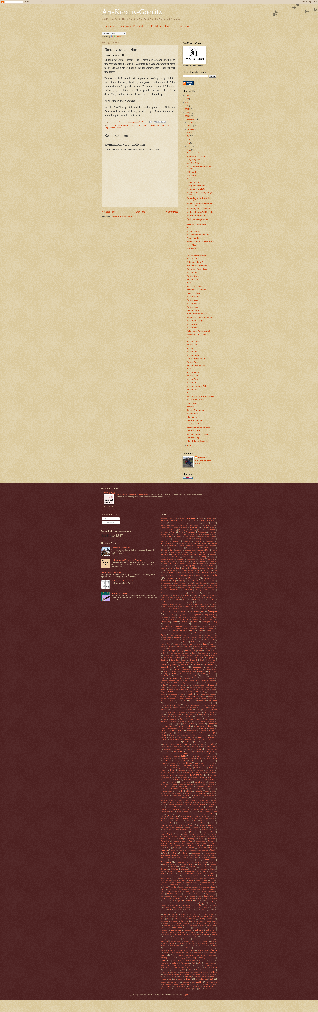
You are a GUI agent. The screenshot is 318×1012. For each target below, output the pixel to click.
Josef (168, 714)
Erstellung (202, 628)
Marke (190, 770)
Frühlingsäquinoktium (174, 648)
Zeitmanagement (174, 982)
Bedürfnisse (175, 554)
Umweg (201, 919)
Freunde (187, 646)
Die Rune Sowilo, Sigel (195, 321)
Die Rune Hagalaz (193, 355)
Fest (183, 639)
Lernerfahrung (167, 758)
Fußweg (180, 651)
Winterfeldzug (165, 972)
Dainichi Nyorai (182, 585)
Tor (214, 909)
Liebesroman (194, 761)
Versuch (204, 939)
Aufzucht (190, 543)
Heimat (178, 692)
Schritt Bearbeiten (202, 869)
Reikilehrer (211, 839)
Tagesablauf (165, 903)
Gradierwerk (211, 678)
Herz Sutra (205, 694)
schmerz (182, 867)
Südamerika (213, 898)
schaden (190, 860)
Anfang (200, 530)
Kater (182, 719)
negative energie (205, 800)
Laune (189, 749)
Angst (173, 532)
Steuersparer (199, 894)
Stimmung (183, 896)
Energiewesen (206, 617)
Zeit (211, 979)
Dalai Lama (191, 585)
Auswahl (171, 548)
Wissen (187, 974)
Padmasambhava (180, 814)
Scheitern (196, 862)
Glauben (211, 674)
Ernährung (179, 626)
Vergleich (214, 932)
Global (184, 676)
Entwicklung (165, 622)
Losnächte (181, 763)
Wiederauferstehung (167, 967)
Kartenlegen (213, 716)
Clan (191, 583)
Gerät (212, 662)
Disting (175, 595)
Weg (163, 955)
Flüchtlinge (194, 642)
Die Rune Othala (192, 276)
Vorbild (171, 943)
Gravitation (164, 680)
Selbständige (186, 876)
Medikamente (182, 775)
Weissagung (181, 958)
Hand (187, 685)
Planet (196, 820)
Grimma (205, 680)
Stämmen (187, 891)
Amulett (204, 527)
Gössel (187, 678)
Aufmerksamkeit (116, 125)
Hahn (181, 685)
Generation (190, 662)
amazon (193, 527)
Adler (171, 523)
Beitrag (203, 557)
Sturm (184, 898)
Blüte (197, 570)
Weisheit (172, 958)
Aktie (212, 523)
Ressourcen (174, 843)
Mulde (176, 791)
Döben (181, 595)
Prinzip (183, 825)
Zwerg (200, 989)
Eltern (196, 612)
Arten (162, 539)
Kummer (179, 744)
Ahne (197, 523)
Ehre (206, 602)
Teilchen (207, 905)
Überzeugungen (208, 916)
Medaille (163, 775)
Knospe (204, 728)
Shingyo (181, 878)
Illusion (169, 705)
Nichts (199, 802)
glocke (190, 676)
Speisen (181, 887)
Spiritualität (171, 889)
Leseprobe (184, 758)
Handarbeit (195, 685)
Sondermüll (174, 885)
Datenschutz (183, 26)
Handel (203, 685)
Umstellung (192, 919)
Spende (188, 887)
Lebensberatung (212, 749)
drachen (170, 597)
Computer (203, 583)
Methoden (190, 784)
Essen (192, 631)
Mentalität (211, 782)
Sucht (205, 898)
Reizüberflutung (200, 841)
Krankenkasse (167, 742)
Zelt (193, 982)
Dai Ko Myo (172, 585)
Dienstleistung (166, 593)
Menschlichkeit (200, 782)
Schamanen (166, 862)
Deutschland (187, 590)
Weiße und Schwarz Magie (196, 224)
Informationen (167, 707)
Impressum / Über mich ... (133, 26)
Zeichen (204, 979)
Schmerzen (192, 867)
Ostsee (208, 811)
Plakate (189, 820)
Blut (185, 570)
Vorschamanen (202, 943)
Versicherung (204, 936)
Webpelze (188, 952)
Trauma (166, 914)
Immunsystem (194, 705)
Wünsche (197, 976)
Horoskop (192, 700)
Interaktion (182, 710)
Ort (172, 811)
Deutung (198, 590)
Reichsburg (174, 836)
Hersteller (189, 694)
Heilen (202, 689)
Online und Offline (193, 338)
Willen (191, 970)
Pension (212, 816)
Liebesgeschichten (180, 761)
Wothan (168, 976)
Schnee (212, 867)
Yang (213, 976)
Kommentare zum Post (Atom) (121, 217)
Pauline (188, 816)
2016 (187, 106)
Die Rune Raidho (193, 372)
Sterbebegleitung (193, 438)
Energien (173, 617)
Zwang (188, 989)
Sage (162, 857)
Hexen (182, 696)
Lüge (213, 763)
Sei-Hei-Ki (198, 873)
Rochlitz (175, 848)
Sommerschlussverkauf (191, 882)
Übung (163, 919)
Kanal (177, 716)
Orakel (210, 807)
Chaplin (206, 581)
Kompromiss (202, 730)
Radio (191, 829)
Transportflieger (199, 912)
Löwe (196, 763)
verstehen (196, 939)
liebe (166, 761)
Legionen (196, 754)
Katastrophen (173, 719)
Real (162, 834)
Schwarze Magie (189, 871)
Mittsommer (200, 786)
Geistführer (164, 660)
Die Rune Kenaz (192, 369)
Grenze (186, 680)
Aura (164, 545)
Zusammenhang (179, 986)
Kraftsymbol (191, 737)
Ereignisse (184, 622)
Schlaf (184, 864)
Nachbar (179, 793)
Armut (213, 536)
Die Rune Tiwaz (192, 307)
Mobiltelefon (164, 789)
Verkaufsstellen (197, 934)
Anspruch (171, 534)
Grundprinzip (192, 683)
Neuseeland (188, 802)
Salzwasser (204, 857)
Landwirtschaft (167, 749)
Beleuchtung (191, 559)
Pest (200, 818)
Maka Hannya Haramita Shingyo (182, 768)
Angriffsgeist (164, 532)
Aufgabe (176, 541)
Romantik (164, 850)
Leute (208, 758)
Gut (164, 685)
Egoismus (199, 602)
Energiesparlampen (194, 617)
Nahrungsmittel (165, 798)
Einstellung (202, 606)
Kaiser (206, 714)
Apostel (207, 534)
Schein (189, 862)
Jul (198, 714)
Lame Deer (194, 746)
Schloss (192, 864)
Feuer (212, 640)
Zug (162, 986)
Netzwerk (179, 802)
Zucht (200, 984)
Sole (172, 882)
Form (168, 644)
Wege (174, 955)
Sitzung (175, 880)
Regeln (205, 834)
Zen (198, 981)
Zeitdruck (163, 982)
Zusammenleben (208, 986)
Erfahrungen (205, 622)
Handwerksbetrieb (203, 687)
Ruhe (165, 853)
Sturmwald (192, 898)
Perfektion (170, 818)
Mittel (180, 786)
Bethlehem (212, 563)
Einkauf (186, 606)
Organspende (165, 811)
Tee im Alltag (191, 245)
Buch (214, 575)
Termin (180, 907)
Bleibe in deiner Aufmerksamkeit (198, 331)
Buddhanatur (209, 578)
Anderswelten (165, 530)
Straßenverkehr (209, 896)
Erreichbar (211, 626)
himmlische (211, 696)
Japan (200, 712)
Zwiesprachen (209, 989)
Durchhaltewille (165, 599)
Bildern (202, 568)
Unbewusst (184, 921)
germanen (173, 665)
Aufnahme (182, 543)
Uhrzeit (175, 919)
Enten (172, 619)
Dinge (134, 125)
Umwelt (210, 919)
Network (172, 802)
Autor (213, 548)
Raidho (197, 829)
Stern (185, 894)
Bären (207, 550)
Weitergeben (204, 958)
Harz (177, 689)
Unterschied (213, 923)
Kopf (153, 125)
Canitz (192, 581)
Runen (185, 853)
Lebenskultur (167, 751)
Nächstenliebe (177, 795)
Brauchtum (171, 575)
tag (211, 900)
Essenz (200, 630)
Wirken (196, 972)
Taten (195, 903)
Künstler (195, 744)
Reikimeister (165, 841)
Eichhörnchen (189, 604)
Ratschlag (205, 829)
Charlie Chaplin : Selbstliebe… (112, 572)
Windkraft (204, 970)
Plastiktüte (164, 823)
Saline (190, 857)
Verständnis (187, 939)
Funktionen (211, 648)
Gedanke (214, 653)
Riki (171, 845)
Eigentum (198, 604)
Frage (191, 644)
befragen (193, 554)
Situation (168, 880)
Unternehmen (188, 923)
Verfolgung (181, 932)
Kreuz (209, 742)
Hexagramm (165, 696)
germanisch (185, 664)
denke (182, 587)
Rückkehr (193, 850)
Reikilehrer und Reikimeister (197, 266)
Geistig (184, 660)
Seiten (163, 876)
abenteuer (191, 518)
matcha (198, 772)
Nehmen (214, 800)
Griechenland (195, 680)
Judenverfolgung (189, 714)
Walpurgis (171, 950)
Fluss (207, 642)
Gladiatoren (192, 674)
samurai (174, 860)
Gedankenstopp (180, 655)
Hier (144, 125)
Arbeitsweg (179, 536)
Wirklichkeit (204, 972)
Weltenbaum (202, 960)
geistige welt (193, 660)
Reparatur (164, 843)
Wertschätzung (165, 965)
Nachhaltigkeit (201, 793)
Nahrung (197, 795)
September (191, 129)
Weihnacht (190, 955)
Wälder (213, 948)
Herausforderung (172, 694)
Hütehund (191, 703)
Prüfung (186, 827)
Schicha (204, 862)
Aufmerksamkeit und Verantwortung (199, 317)
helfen (190, 692)
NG (195, 802)
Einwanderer (164, 608)
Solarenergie (164, 882)
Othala (215, 811)
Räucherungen (182, 832)
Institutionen (173, 710)
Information (213, 705)
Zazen (188, 979)
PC (202, 816)
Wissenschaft (196, 974)
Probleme (202, 825)
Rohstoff (182, 848)
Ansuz (178, 534)
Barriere (165, 552)
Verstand (176, 939)
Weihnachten (201, 955)
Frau (205, 644)
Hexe (175, 696)
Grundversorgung (212, 683)
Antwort (185, 534)
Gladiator (182, 674)
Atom (205, 539)
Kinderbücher (169, 726)
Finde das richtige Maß (195, 262)
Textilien (188, 907)
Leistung (207, 756)
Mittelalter (188, 786)
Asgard (179, 539)
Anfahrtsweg (192, 530)
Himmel (202, 696)
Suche (199, 898)
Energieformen (209, 615)
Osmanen (186, 811)
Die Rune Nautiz (192, 352)
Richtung (211, 843)
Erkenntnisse (204, 624)
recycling (184, 834)
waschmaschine (203, 950)
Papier (205, 814)
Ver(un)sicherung (193, 182)
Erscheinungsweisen (190, 628)
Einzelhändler (186, 608)
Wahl (215, 945)
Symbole (189, 901)
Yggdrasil (163, 979)
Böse (177, 572)
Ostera (194, 811)
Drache (163, 597)
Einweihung (175, 608)
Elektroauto (211, 608)
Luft (208, 763)
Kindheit (180, 726)
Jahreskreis (182, 712)
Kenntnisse (211, 721)
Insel (212, 707)
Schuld (163, 871)
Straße (199, 896)
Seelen (163, 874)
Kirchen (163, 728)
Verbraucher (210, 930)
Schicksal (213, 862)
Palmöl (198, 814)
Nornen (188, 804)
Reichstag (211, 836)
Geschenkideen (166, 667)
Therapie (212, 907)
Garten (199, 651)
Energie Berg (171, 615)
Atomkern (212, 539)
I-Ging (207, 703)
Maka (168, 768)
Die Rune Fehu (192, 389)
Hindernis (163, 698)
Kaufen (212, 719)
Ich (213, 703)
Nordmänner (179, 804)
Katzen (198, 719)
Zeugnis (182, 984)
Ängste (181, 532)
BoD (209, 570)
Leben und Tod (192, 417)
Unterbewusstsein (175, 923)
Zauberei (180, 979)
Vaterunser (202, 928)
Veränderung (164, 930)
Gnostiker (204, 676)
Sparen (165, 887)
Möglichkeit (174, 789)
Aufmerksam (209, 541)
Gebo (171, 653)
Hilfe (194, 696)
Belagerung (180, 559)
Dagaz (164, 585)
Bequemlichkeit (165, 561)
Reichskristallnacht (185, 836)
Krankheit (176, 742)
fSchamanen (187, 648)
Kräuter (203, 742)
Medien (172, 775)
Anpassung (202, 532)
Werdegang (185, 963)
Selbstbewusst (198, 876)
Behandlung (175, 557)
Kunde (187, 744)
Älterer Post (172, 212)
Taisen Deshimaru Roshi (179, 903)
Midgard (198, 784)
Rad (176, 829)
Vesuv (198, 941)
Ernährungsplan (192, 626)
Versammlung (194, 936)
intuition (198, 710)
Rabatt (165, 829)
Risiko (190, 845)
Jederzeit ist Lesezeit (119, 593)
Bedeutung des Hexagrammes (197, 156)
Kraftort (163, 737)
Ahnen (205, 523)
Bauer (191, 552)
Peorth (163, 818)
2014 (187, 113)
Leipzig (199, 756)
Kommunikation (177, 730)
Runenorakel (165, 855)
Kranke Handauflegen (200, 739)
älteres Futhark (165, 527)
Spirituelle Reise (195, 889)
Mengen (163, 782)
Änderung (174, 530)
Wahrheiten (198, 948)
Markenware (199, 770)
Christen (175, 583)
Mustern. (163, 793)
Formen (185, 644)
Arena (202, 536)
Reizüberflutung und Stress (196, 334)
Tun (190, 914)
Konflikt (211, 730)
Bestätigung (202, 563)
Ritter (197, 845)
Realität (169, 834)
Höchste (203, 698)
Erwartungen (164, 630)
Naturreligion (197, 798)
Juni (189, 140)
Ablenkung (164, 520)
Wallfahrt (163, 950)
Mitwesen (210, 786)
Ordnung (204, 809)
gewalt (214, 669)
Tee (177, 905)
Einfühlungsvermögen (169, 606)
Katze (191, 719)
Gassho (207, 651)
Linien (212, 761)
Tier (169, 910)
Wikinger (214, 967)
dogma (195, 595)
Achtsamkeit (210, 520)
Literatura (164, 763)
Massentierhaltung (188, 772)
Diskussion (214, 593)
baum (205, 552)
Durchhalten (210, 597)
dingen (205, 593)
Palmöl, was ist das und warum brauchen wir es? (198, 220)
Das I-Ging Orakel (193, 163)
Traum (214, 912)
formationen (176, 644)
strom (170, 898)
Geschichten (197, 667)
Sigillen (212, 878)
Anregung (212, 532)
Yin (170, 979)
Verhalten (178, 934)
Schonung (164, 869)
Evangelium (173, 633)
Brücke (191, 575)
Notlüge (195, 804)
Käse (164, 719)
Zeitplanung (186, 982)
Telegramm (166, 907)
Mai (188, 143)
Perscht (177, 818)
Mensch (172, 782)
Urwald (213, 925)
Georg (198, 662)
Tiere (175, 909)
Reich (165, 836)
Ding (185, 593)
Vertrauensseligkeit (176, 941)
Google (163, 678)
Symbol (180, 901)
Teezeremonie (186, 905)
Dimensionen (177, 593)
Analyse (212, 527)
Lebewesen (175, 754)
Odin (162, 807)
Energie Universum (183, 615)
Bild (189, 568)
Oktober (190, 126)
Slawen (205, 880)
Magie (203, 765)
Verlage (214, 934)
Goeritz (211, 676)
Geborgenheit (179, 653)
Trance (178, 912)
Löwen (203, 763)
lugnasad (163, 765)
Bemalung (211, 559)
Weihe (181, 955)
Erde (175, 622)
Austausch (164, 548)
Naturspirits (173, 800)
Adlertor (178, 523)
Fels (200, 637)
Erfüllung (166, 624)
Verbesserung (188, 930)
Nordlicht (171, 804)
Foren (162, 644)
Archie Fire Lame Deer (191, 536)
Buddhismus (165, 581)
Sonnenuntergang (205, 885)
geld (162, 662)
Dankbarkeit (167, 587)
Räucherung (171, 832)
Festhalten (191, 639)
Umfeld (183, 919)
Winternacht (174, 972)
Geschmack (210, 667)
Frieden (205, 646)
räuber (213, 829)
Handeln (211, 685)
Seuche (174, 878)
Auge (197, 543)
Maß (173, 772)
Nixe (164, 804)
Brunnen (205, 575)
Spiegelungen (205, 887)
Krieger (165, 744)
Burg (174, 581)
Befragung (202, 554)
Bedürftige (185, 554)
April (189, 146)
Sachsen (211, 855)
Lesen (176, 758)
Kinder (200, 724)
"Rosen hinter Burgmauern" (121, 548)
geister (211, 658)
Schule (169, 871)
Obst (212, 804)
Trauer (208, 912)
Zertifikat (175, 984)
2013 (187, 116)
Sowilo (215, 885)
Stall (181, 891)
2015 (187, 109)
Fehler (199, 635)
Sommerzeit (164, 885)
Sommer (179, 882)
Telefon (214, 905)
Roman (211, 848)
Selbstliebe (210, 876)
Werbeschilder (165, 963)
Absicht (201, 520)
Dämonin (208, 585)
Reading (203, 832)
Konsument (195, 733)
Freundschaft (197, 646)
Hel (183, 692)
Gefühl (177, 658)
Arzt (173, 539)
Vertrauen (164, 941)
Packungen (169, 814)
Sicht (195, 878)
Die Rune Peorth (192, 328)
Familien (171, 635)
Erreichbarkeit (165, 628)
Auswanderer (180, 548)
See (203, 871)
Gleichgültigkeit (166, 676)
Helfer (197, 692)
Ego (191, 602)
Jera (206, 712)
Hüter (197, 703)
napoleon (176, 798)
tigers (186, 909)
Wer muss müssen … (194, 231)
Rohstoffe (191, 848)
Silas (162, 880)
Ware (193, 950)
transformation (188, 912)
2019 (187, 99)
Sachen (203, 855)
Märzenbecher (165, 772)
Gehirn (195, 658)
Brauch (163, 575)
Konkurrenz (179, 733)
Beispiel (196, 557)
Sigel (205, 878)
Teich (194, 905)
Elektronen (164, 611)
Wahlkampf (166, 948)
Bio (162, 570)
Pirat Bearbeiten (179, 820)
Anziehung (194, 534)
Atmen (191, 539)
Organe (212, 809)
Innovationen (203, 707)
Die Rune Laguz (192, 283)
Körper (163, 735)
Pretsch (177, 825)
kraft (205, 735)
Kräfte (213, 735)
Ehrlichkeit (164, 604)
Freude (170, 646)
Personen (194, 818)
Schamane (208, 860)
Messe (175, 784)
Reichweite (164, 839)
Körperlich (185, 735)
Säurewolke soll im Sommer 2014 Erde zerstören (131, 495)
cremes (212, 583)
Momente (192, 789)
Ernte (202, 626)
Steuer (191, 894)
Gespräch (175, 669)
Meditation (190, 407)
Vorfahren (180, 943)
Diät (206, 590)
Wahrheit (188, 948)
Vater (194, 928)
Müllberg (189, 791)
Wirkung (214, 972)
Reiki (181, 839)
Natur (184, 798)
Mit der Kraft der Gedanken (196, 290)
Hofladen (163, 700)
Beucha (163, 566)
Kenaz (203, 721)
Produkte (211, 825)
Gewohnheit (201, 671)
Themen (204, 907)
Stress (163, 898)
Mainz (162, 768)
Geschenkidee (209, 665)
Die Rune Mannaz (193, 297)
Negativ (194, 800)
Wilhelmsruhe (176, 970)
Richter (204, 843)
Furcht (163, 651)
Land (215, 746)
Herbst (182, 694)
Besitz (195, 563)
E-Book (196, 600)
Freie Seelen (191, 248)
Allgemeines (198, 525)
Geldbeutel (172, 662)
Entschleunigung (209, 619)
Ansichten (164, 534)
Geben (215, 651)
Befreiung (212, 554)
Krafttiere (211, 737)
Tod (202, 909)
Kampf (163, 716)
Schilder (171, 864)
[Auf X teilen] (159, 122)
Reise (184, 841)
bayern (213, 552)
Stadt (168, 891)
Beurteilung (171, 566)
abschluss (194, 520)
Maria (172, 770)
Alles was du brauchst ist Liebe (198, 434)
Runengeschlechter (209, 853)
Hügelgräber (201, 700)
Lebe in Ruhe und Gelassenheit (198, 441)
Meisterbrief (187, 779)
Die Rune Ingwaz (193, 279)
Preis (163, 825)
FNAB (213, 642)
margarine (164, 770)
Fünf (194, 648)
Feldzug (194, 637)
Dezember (191, 119)
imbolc (185, 705)
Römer (180, 850)
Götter (202, 678)
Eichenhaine (179, 604)
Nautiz (187, 800)
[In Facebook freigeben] (162, 122)
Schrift (192, 869)
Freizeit (163, 646)
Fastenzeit (187, 635)
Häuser (195, 689)
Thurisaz (163, 909)
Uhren (169, 919)
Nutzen (202, 804)
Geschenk (196, 665)
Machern (187, 765)
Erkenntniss (194, 624)
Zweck (195, 989)
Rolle (199, 848)
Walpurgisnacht (183, 950)
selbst (177, 876)
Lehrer (211, 754)
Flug (202, 642)
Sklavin (190, 880)
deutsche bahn (174, 590)
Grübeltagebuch (165, 683)
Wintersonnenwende (186, 972)
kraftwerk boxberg (176, 739)
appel (213, 534)
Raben (171, 829)
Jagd (169, 712)
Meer (202, 777)
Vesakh (192, 941)
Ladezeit (174, 746)
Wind (197, 970)
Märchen (211, 768)
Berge (193, 561)
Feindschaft (186, 637)
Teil (200, 905)
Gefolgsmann (167, 658)
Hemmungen (211, 692)
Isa (209, 710)
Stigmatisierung (210, 894)
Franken (198, 644)
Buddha (193, 578)
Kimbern (185, 724)
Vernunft (185, 936)
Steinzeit (170, 894)
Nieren (215, 802)
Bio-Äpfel (168, 570)
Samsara (164, 860)
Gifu (215, 671)
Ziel (188, 984)
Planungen (165, 125)
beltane (201, 559)
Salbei (184, 857)
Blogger (184, 995)
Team (171, 905)
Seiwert (170, 876)
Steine (163, 894)
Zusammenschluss (166, 989)
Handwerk (192, 687)
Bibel (177, 568)
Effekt (185, 602)
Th (193, 907)
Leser (193, 758)
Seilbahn (206, 873)
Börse (171, 572)
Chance (199, 581)
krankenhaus (213, 739)
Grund (175, 683)
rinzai (183, 845)
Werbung (175, 963)
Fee (193, 635)
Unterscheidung (200, 923)
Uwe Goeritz (202, 457)
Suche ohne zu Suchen (195, 252)
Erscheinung (177, 628)
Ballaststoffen (179, 550)
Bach (165, 550)
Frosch (213, 646)
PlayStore (181, 823)
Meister (177, 780)
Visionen (205, 941)
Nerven (165, 802)
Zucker (207, 984)
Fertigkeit (176, 639)
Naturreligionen (209, 798)
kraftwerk (164, 739)
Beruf (188, 563)
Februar (190, 445)
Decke (176, 587)
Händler (163, 687)
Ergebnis (175, 624)
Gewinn (165, 671)
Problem (191, 825)
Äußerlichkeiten (200, 545)
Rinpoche (177, 845)
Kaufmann (174, 721)
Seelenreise (172, 873)
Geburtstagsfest (203, 653)
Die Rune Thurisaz (193, 379)
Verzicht (186, 941)
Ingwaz (176, 707)
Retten (198, 843)
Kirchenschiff (172, 728)
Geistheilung (175, 660)
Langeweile (177, 749)
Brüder (198, 575)
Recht (177, 834)
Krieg (215, 742)
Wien (201, 967)
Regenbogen (213, 834)
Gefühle (187, 658)
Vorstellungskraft (175, 945)
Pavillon (196, 816)
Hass (182, 689)
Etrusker (208, 630)
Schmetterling (203, 867)
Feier (164, 637)
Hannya (212, 687)
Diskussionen (166, 595)
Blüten (204, 570)
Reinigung (176, 841)
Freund (178, 646)
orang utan (186, 809)
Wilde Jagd (166, 970)
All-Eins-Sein (188, 525)
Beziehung (164, 568)
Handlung (172, 687)
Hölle (184, 701)
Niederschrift (207, 802)
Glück (196, 676)
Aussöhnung (211, 545)
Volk (164, 943)
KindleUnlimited (199, 726)
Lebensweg (164, 754)
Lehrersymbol (165, 756)
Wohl (204, 974)
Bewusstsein (210, 566)
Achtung (163, 523)
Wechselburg (197, 952)
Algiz (172, 525)
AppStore (163, 536)
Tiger (181, 909)
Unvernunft (177, 925)
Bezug (171, 568)
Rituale (211, 845)
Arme (207, 536)
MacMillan (195, 765)
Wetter (198, 965)
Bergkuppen (201, 561)
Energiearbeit (196, 615)
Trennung (183, 914)
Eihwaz (207, 604)
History (181, 698)
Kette (174, 724)
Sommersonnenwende (207, 882)
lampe (208, 746)
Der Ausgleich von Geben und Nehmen (200, 396)
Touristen (163, 912)
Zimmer (195, 984)
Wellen (213, 958)
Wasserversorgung (177, 952)
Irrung (204, 710)
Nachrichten (165, 795)
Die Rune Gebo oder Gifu (196, 365)
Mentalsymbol (165, 784)
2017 (187, 102)
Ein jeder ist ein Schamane (196, 424)
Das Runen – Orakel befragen (197, 269)
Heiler (207, 689)
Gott (193, 678)
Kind (192, 724)
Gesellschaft (165, 669)
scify (198, 871)
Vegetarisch (211, 928)
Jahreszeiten (191, 712)
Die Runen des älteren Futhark (197, 386)
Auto (197, 548)
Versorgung (213, 936)
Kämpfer (170, 716)
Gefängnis (214, 655)
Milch (204, 784)
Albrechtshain (165, 525)
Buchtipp (181, 578)
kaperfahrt (189, 716)
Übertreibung (184, 916)
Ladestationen (165, 746)
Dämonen (200, 585)
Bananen (200, 550)
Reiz (190, 841)
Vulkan (194, 945)
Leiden (191, 756)
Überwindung (195, 916)
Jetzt (148, 125)
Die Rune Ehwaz (193, 300)
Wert (199, 963)
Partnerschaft (173, 816)
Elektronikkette (173, 611)
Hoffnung (211, 698)
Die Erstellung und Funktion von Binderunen (127, 560)
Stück (177, 898)
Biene (183, 568)
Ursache (201, 925)
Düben (177, 597)
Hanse (163, 689)
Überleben (212, 914)
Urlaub (184, 925)
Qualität (203, 827)
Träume (174, 914)
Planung (202, 820)
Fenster (206, 637)
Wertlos (213, 963)
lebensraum (210, 751)
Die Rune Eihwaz (193, 341)
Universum (200, 921)
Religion (211, 841)
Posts (106, 519)
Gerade (139, 125)
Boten (197, 572)
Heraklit (163, 694)
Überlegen (164, 916)
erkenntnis (184, 624)
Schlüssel (173, 867)
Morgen (212, 789)
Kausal (182, 721)
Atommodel (164, 541)
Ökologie (184, 807)
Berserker (181, 563)
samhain (212, 857)
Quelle (211, 827)
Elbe (203, 608)
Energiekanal (164, 617)
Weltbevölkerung (190, 960)
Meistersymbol (209, 779)
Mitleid (173, 786)
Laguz (187, 746)
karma (205, 716)
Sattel (182, 860)
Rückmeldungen (203, 850)
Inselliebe (164, 710)
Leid (183, 756)
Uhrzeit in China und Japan (196, 410)
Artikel (168, 539)
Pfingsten (163, 820)
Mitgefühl (164, 786)
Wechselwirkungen (209, 952)
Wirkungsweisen (168, 974)
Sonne (183, 885)
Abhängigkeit (211, 518)
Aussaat (182, 545)
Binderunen (210, 568)
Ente (166, 619)
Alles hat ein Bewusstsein (196, 359)
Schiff (165, 864)
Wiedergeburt (179, 967)
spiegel (195, 887)
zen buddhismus (212, 982)
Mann (196, 768)
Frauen (212, 644)
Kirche (210, 726)
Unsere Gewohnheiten (194, 259)
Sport (204, 889)
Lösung (189, 763)
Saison (178, 857)
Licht (215, 758)
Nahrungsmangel (209, 795)
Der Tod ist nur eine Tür (195, 400)
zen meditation (167, 984)
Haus (189, 689)
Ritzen (169, 848)
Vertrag (213, 939)
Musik (213, 791)
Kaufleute (164, 721)
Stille (162, 896)
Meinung (211, 777)
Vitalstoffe (214, 941)
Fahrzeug (205, 633)
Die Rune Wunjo (192, 362)
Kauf (206, 719)
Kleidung (181, 728)
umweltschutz (174, 921)
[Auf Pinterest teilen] (164, 122)
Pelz (206, 816)
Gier (210, 671)
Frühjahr (163, 648)
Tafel (206, 900)
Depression (198, 587)
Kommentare (109, 523)
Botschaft (205, 572)
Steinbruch (211, 891)
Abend (182, 518)
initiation (183, 707)
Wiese (206, 967)
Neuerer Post (108, 212)
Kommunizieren (191, 730)
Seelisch (180, 873)
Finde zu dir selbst (193, 431)
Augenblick (127, 125)
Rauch (163, 832)
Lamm (202, 746)
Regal (198, 834)
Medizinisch (184, 777)
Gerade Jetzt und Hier (194, 420)
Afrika (191, 523)
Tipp (192, 909)
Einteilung (212, 606)
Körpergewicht (175, 735)
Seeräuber (189, 873)
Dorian (202, 595)
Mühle (170, 791)
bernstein (173, 563)
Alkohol (179, 525)
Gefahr (206, 655)
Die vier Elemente (193, 228)
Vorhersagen (191, 943)
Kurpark (202, 744)
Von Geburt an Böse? (194, 179)
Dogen (187, 595)
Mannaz (203, 768)
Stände (195, 891)
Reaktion (211, 832)
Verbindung (199, 930)
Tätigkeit (202, 903)
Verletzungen (167, 936)
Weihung (164, 958)
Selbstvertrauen (165, 878)
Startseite (110, 26)
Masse (178, 772)
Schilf (178, 864)
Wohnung (212, 974)
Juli (188, 136)
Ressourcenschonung (187, 843)
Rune (173, 852)
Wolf (162, 976)
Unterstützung (167, 925)
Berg (188, 561)
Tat (190, 903)
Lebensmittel (178, 752)
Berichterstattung (212, 561)
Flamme (172, 642)
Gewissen (174, 671)
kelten (195, 721)
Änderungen (182, 530)
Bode (215, 570)
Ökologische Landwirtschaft (196, 186)
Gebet (165, 653)
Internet (190, 710)
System (197, 900)
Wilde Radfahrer (192, 172)
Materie (205, 772)
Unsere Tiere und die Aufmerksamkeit (200, 241)
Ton (210, 909)
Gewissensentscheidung (188, 671)
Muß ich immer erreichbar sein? (198, 314)
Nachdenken (188, 793)
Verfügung (191, 932)
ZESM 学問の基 (109, 493)
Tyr (201, 914)
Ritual (204, 845)
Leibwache (176, 756)
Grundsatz (201, 683)
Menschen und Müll (194, 310)
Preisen (170, 825)
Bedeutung (164, 554)
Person (185, 818)
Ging (165, 674)
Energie (212, 611)
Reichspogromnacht (200, 836)
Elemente (183, 611)
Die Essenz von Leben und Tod (198, 235)
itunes (214, 710)
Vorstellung (164, 945)
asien (184, 539)
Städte (175, 891)
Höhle (178, 700)
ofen (169, 807)
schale (198, 860)
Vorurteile (186, 945)
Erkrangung (213, 624)
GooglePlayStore (175, 678)
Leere (185, 754)
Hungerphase (182, 703)
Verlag (206, 934)
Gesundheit (197, 669)
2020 (187, 95)
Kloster (195, 728)
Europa (165, 633)
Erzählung (174, 630)
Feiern (170, 637)
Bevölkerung (180, 566)
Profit (172, 827)
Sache (196, 855)
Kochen (212, 728)
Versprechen (166, 939)
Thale (198, 907)
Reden (192, 834)
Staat (162, 891)
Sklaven (182, 880)
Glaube (202, 674)
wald (205, 948)
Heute (213, 694)
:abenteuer (164, 518)
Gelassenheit (210, 660)
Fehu (215, 635)
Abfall (202, 518)
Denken (189, 587)
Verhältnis (187, 934)
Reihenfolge (172, 839)
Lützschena (173, 765)
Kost (200, 735)
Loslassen (173, 763)
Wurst (204, 976)
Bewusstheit (200, 566)
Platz (171, 823)
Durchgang (201, 597)
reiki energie (191, 839)
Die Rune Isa (191, 348)
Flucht (185, 642)
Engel (215, 617)
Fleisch (179, 642)
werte (206, 963)
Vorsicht (212, 943)
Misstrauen (212, 784)
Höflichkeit (171, 700)
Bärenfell (214, 550)
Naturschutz (164, 800)
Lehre (204, 754)
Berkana (165, 563)
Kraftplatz (180, 737)
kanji (182, 716)
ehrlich (213, 602)
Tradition (171, 912)
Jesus (212, 712)
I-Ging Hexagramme (194, 160)
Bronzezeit (182, 575)
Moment (184, 789)
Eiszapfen (196, 608)
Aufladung (198, 541)
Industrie (204, 705)
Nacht (188, 795)
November (191, 122)
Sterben (178, 894)
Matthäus (212, 772)
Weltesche (212, 960)
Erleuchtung (168, 626)
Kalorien (212, 714)
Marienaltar (181, 770)
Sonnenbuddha (192, 885)
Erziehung (183, 630)
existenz (183, 633)
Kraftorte (171, 737)
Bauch (185, 552)
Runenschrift (176, 855)
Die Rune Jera (192, 345)
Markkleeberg (210, 770)
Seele (210, 871)
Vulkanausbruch (202, 945)
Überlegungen (174, 916)
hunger (172, 703)
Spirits (163, 889)
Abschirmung (184, 520)
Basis (178, 552)
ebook (210, 599)
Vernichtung (176, 936)
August (190, 133)
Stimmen (175, 896)
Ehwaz (171, 604)
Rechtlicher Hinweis (161, 26)
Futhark (188, 651)
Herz (197, 694)
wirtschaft (178, 974)
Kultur (172, 744)
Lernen (215, 756)
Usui (162, 928)
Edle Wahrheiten (175, 602)
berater (174, 561)
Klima (188, 728)
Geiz (201, 660)
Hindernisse (172, 698)
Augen (204, 543)
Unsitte (165, 923)
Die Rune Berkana (193, 303)
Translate (119, 37)
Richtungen (164, 845)
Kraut (196, 742)
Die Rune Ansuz (192, 376)
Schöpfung (174, 869)
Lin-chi (204, 761)
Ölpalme (193, 807)
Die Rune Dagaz (192, 272)
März (189, 150)
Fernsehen (214, 637)
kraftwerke (188, 739)
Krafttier (201, 737)
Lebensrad (199, 751)
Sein (212, 874)
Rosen (186, 850)
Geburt (194, 653)
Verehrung (173, 932)
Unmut (215, 921)
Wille (184, 970)
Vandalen (188, 928)
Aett (185, 523)
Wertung (177, 965)
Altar (213, 525)
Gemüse (181, 662)
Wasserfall (166, 952)
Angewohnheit (210, 530)
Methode (182, 784)
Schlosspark (202, 864)
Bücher (170, 578)
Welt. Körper (177, 960)
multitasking (199, 791)
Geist (202, 658)
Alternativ (175, 527)
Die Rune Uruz (192, 383)
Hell (203, 692)
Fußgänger (171, 651)
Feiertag (177, 637)
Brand (213, 572)
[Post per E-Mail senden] (150, 122)
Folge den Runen (193, 403)
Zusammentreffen (179, 989)
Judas (174, 714)
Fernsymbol (167, 639)
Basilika (172, 552)
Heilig (213, 689)
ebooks (163, 602)
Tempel (174, 907)
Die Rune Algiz (192, 324)
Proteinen (179, 827)
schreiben (184, 869)
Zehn (197, 979)
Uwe (168, 928)
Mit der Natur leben (193, 293)
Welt (163, 960)
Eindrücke (214, 604)
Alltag (207, 525)
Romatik (173, 850)
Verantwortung (176, 930)
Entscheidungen (196, 619)
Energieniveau (182, 617)
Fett (205, 639)
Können (187, 733)
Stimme (168, 896)
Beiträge (212, 557)
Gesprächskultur (186, 669)
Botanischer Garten (187, 572)
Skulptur (198, 880)
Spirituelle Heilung (182, 889)
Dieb (213, 590)
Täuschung (164, 905)
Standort (203, 891)
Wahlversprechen (177, 948)
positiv (211, 823)
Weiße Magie (192, 958)
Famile (213, 633)
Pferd (206, 818)
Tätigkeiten (211, 903)
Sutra (173, 900)
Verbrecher (164, 932)
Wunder (174, 976)
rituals (162, 848)
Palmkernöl (191, 814)
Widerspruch (209, 965)
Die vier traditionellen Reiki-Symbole (200, 212)
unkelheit (208, 921)
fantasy (178, 635)
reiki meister (201, 839)
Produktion (164, 827)
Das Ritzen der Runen (194, 286)
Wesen (187, 965)
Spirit (213, 887)
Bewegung (190, 566)
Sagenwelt (170, 857)
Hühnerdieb (213, 700)
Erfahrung (194, 622)
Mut (169, 793)
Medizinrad (194, 777)
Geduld (198, 655)
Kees (188, 721)
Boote (164, 572)
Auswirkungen (190, 548)
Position (203, 823)
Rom (204, 848)
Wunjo (181, 976)
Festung (199, 639)
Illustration (176, 705)
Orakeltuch (175, 809)
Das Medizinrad (192, 414)
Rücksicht (213, 850)
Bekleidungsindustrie (167, 559)
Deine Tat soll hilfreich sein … (197, 393)
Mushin (207, 791)
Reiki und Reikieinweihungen (197, 255)
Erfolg (215, 622)
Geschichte (181, 667)
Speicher (173, 887)
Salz (196, 857)
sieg (201, 878)
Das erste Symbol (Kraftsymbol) (198, 209)
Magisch (211, 765)
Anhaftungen (190, 532)
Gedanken (167, 655)
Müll (181, 791)
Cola (196, 583)
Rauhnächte (194, 832)
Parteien (163, 816)
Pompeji (195, 823)
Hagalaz (174, 685)
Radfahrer (183, 829)
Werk (193, 963)
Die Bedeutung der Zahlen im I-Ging (199, 153)
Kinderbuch (212, 724)
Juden (180, 714)
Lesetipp (200, 758)
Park (211, 814)
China (212, 581)
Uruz (207, 925)
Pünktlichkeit (194, 827)
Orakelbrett (164, 809)
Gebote (187, 653)
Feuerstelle (164, 642)
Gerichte (164, 664)
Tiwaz (197, 909)
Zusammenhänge (194, 986)
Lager (181, 746)
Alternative (184, 527)
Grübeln (212, 680)
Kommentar (165, 730)
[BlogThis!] (157, 122)
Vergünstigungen (168, 934)
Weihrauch (212, 955)
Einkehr (194, 606)
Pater (182, 816)
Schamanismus (179, 862)
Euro (215, 630)
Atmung (198, 539)
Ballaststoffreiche (190, 550)
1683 (171, 518)
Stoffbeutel (192, 896)
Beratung (181, 561)
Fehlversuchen (207, 635)
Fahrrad (196, 633)
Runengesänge (196, 853)
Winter (212, 970)
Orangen (195, 809)
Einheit (180, 606)
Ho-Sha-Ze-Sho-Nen (192, 698)
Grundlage (183, 683)
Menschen (185, 782)
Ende (203, 611)
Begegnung (164, 557)
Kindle (188, 726)
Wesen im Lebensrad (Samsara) (198, 427)
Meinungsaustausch (166, 779)
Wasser (214, 950)
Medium (175, 777)
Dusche (185, 599)
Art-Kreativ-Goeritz (132, 11)
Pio (170, 820)
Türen (195, 914)
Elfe (190, 611)
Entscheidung (183, 619)
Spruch (211, 889)
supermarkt (166, 900)
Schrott (212, 869)
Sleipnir (213, 880)
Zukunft (118, 128)
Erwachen (212, 628)
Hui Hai (165, 703)
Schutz (177, 871)
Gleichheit (177, 676)
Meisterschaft (198, 779)
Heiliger (163, 692)
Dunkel (184, 597)
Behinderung (186, 557)
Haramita (170, 689)
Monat (199, 789)
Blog (174, 570)
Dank (215, 585)
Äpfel (200, 534)
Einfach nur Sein (193, 238)
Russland (186, 855)
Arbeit (171, 536)
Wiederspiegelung (192, 967)
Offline (176, 807)
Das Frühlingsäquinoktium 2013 (198, 215)
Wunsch (188, 977)
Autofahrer (205, 548)
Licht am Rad (191, 175)
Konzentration (205, 733)
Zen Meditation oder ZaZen (196, 189)
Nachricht (212, 793)
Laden (212, 744)
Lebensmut (189, 751)
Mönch (206, 789)
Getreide (207, 669)
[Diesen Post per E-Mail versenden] (155, 122)
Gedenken (190, 655)
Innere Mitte (192, 707)
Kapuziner (198, 716)
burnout (181, 581)
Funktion (202, 648)
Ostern (201, 811)
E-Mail (203, 599)
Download (211, 595)
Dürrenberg (176, 599)
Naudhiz (181, 800)
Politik (189, 823)
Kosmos (193, 735)
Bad (171, 550)
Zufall (213, 984)
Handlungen (183, 687)
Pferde (213, 818)
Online (201, 807)
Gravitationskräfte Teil (175, 680)
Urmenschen (193, 925)
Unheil (193, 921)
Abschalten (174, 520)
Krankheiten (187, 742)
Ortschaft (178, 811)
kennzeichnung (165, 724)
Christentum (183, 583)
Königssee (171, 733)
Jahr (174, 712)
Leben (158, 125)
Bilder (195, 568)
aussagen (190, 545)
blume (180, 570)
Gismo (173, 674)
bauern (199, 552)
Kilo (179, 724)
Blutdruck (191, 570)
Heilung (170, 692)
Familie (163, 635)
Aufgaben (187, 541)
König (163, 733)
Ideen (162, 705)
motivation (164, 791)
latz (184, 749)
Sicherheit (189, 878)
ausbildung (173, 545)
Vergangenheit (109, 128)
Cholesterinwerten (166, 583)
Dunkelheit (192, 597)
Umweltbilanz (164, 921)
